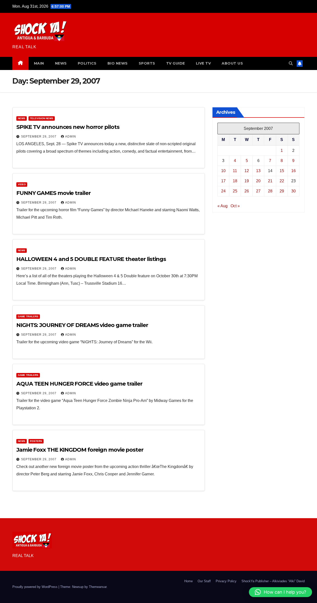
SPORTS (147, 63)
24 (223, 191)
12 (246, 170)
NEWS (61, 63)
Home (188, 581)
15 (282, 170)
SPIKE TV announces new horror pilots (67, 127)
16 (293, 170)
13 (258, 170)
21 (270, 181)
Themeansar (97, 587)
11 (235, 170)
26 (246, 191)
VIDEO (22, 184)
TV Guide (175, 63)
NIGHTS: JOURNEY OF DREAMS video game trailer (82, 325)
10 (223, 170)
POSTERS (36, 441)
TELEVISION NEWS (41, 118)
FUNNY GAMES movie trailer (53, 193)
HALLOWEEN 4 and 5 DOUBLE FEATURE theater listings (91, 259)
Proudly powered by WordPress (35, 587)
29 (282, 191)
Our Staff (204, 581)
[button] (291, 63)
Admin (70, 136)
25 (235, 191)
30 (293, 191)
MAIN (39, 63)
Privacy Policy (226, 581)
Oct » (235, 206)
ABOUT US (232, 63)
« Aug (222, 206)
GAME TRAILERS (28, 316)
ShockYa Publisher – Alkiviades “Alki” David (273, 581)
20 (258, 181)
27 (258, 191)
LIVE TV (203, 63)
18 (235, 181)
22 (282, 181)
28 (270, 191)
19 (246, 181)
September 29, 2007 (39, 136)
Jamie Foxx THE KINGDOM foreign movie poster (79, 449)
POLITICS (87, 63)
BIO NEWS (117, 63)
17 (223, 181)
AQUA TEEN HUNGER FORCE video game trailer (79, 383)
